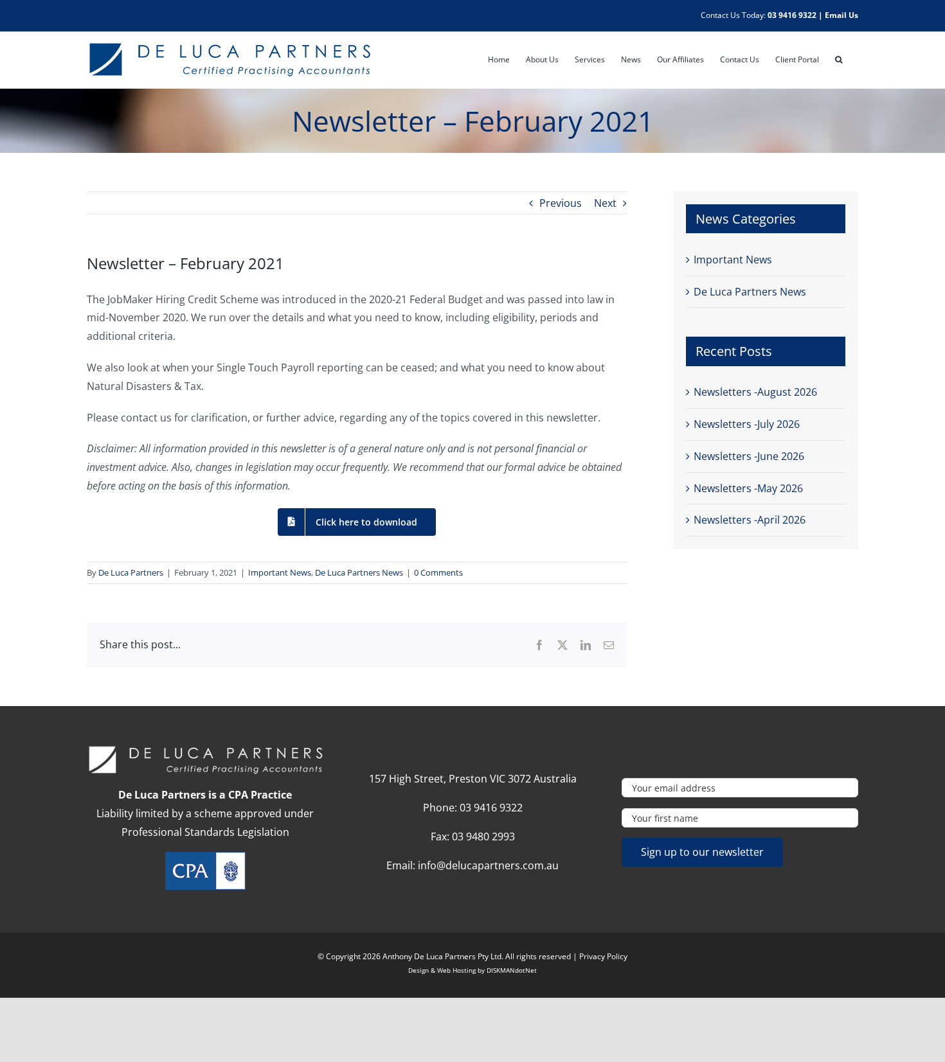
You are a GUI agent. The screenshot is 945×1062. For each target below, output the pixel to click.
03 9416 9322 (792, 15)
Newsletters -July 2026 (747, 424)
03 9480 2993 (483, 836)
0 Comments (438, 572)
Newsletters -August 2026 (755, 392)
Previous (560, 203)
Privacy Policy (603, 956)
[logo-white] (205, 750)
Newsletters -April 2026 (750, 520)
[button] (838, 59)
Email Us (841, 15)
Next (605, 203)
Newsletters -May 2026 (748, 488)
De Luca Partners (130, 572)
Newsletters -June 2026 (749, 456)
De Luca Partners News (359, 572)
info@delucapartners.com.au (488, 865)
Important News (279, 572)
